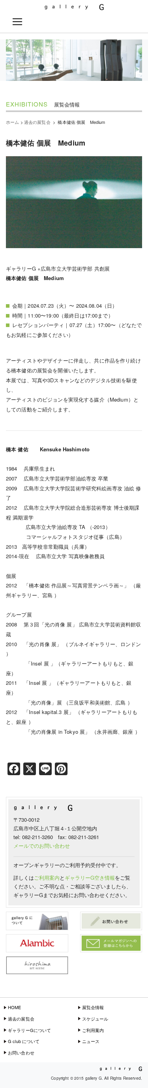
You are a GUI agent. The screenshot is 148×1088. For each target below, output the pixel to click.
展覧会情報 (93, 1007)
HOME (14, 1007)
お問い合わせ (21, 1052)
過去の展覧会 (21, 1018)
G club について (24, 1041)
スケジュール (95, 1018)
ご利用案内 (47, 877)
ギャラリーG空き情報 (90, 877)
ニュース (91, 1041)
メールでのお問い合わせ (41, 845)
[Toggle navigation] (17, 22)
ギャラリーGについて (29, 1030)
